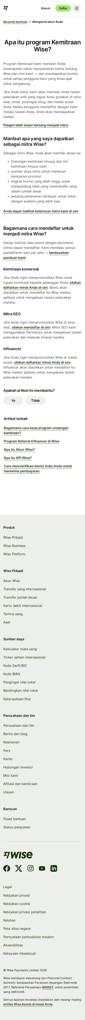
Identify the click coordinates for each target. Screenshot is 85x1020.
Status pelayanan (16, 827)
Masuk (45, 8)
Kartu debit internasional (22, 606)
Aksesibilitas (13, 945)
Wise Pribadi (13, 537)
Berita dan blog (15, 734)
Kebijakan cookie (16, 904)
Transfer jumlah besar (20, 597)
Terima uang (13, 614)
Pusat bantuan (14, 819)
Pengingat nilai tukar (19, 682)
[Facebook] (6, 869)
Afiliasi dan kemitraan (20, 784)
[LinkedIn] (53, 869)
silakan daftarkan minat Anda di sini (42, 362)
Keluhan (9, 920)
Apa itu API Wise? (18, 458)
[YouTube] (42, 869)
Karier (7, 759)
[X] (18, 869)
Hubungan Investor (18, 767)
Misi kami (10, 776)
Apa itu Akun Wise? (19, 449)
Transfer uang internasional (24, 589)
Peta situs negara (17, 929)
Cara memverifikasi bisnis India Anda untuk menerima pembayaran (38, 468)
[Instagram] (30, 869)
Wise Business (14, 546)
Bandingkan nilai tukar (20, 691)
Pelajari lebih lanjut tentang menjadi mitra (35, 125)
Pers (6, 751)
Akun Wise (11, 581)
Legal (7, 887)
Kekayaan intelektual (19, 953)
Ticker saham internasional (24, 657)
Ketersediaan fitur (17, 699)
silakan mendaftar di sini (31, 327)
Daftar (63, 8)
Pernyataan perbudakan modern (28, 937)
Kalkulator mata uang (20, 649)
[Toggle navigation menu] (77, 8)
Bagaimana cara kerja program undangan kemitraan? (36, 430)
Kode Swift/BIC (15, 666)
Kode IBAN (11, 674)
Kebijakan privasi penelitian (24, 912)
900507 (47, 987)
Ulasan (8, 792)
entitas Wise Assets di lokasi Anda (27, 1004)
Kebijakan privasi (16, 895)
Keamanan (11, 742)
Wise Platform (14, 554)
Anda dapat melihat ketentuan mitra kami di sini (40, 211)
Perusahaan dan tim (18, 726)
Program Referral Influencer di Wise (31, 441)
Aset (6, 622)
